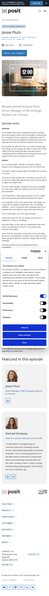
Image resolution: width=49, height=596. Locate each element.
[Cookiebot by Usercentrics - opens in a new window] (31, 251)
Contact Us (7, 551)
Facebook (10, 587)
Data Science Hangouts (10, 20)
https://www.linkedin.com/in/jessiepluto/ (7, 400)
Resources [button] (7, 529)
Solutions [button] (7, 504)
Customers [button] (7, 523)
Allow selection (24, 335)
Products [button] (7, 510)
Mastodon (15, 587)
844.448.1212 (7, 564)
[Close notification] (46, 3)
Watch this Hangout (14, 53)
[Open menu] (45, 11)
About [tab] (40, 258)
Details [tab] (24, 258)
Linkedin (27, 587)
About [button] (5, 542)
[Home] (12, 11)
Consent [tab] (8, 258)
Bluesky (32, 587)
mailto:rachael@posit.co (13, 476)
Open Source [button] (8, 517)
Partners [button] (6, 536)
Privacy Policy (28, 580)
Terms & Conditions (9, 580)
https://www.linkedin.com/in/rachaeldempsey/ (7, 476)
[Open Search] (40, 11)
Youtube (4, 587)
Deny (24, 343)
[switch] (43, 303)
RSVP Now (36, 3)
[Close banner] (45, 251)
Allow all (24, 328)
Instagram (21, 587)
